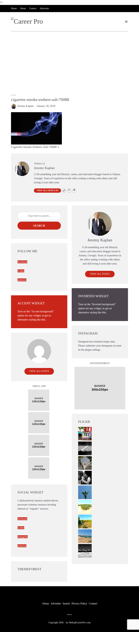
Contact (32, 8)
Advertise (44, 8)
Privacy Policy (79, 603)
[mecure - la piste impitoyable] (85, 506)
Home (14, 8)
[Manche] (85, 462)
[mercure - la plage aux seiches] (85, 535)
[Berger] (85, 521)
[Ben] (85, 477)
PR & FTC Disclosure (21, 15)
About (23, 8)
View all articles (47, 190)
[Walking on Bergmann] (85, 433)
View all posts (100, 274)
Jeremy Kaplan (25, 106)
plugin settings (93, 349)
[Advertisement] (69, 61)
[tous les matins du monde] (85, 550)
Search (39, 225)
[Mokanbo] (85, 447)
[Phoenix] (85, 491)
